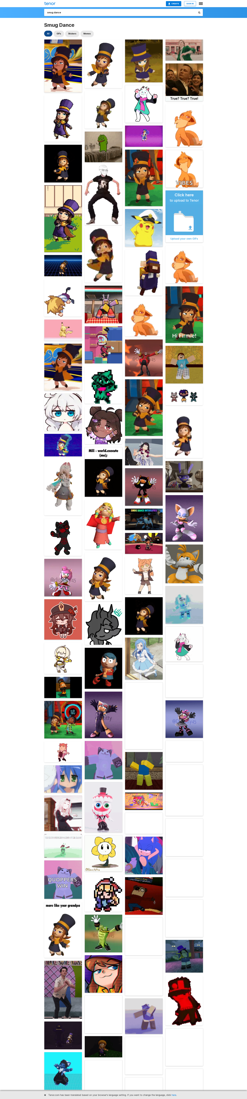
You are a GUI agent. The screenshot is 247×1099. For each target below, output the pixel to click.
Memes (87, 33)
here (174, 1095)
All (48, 33)
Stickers (72, 33)
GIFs (59, 33)
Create (175, 3)
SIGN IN (190, 3)
